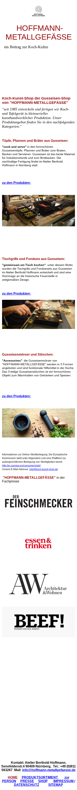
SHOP (43, 781)
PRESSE (27, 781)
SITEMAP (55, 785)
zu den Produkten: (16, 182)
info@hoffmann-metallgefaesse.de (49, 770)
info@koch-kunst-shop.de (43, 469)
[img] (38, 12)
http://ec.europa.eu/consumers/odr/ (21, 465)
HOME (13, 777)
